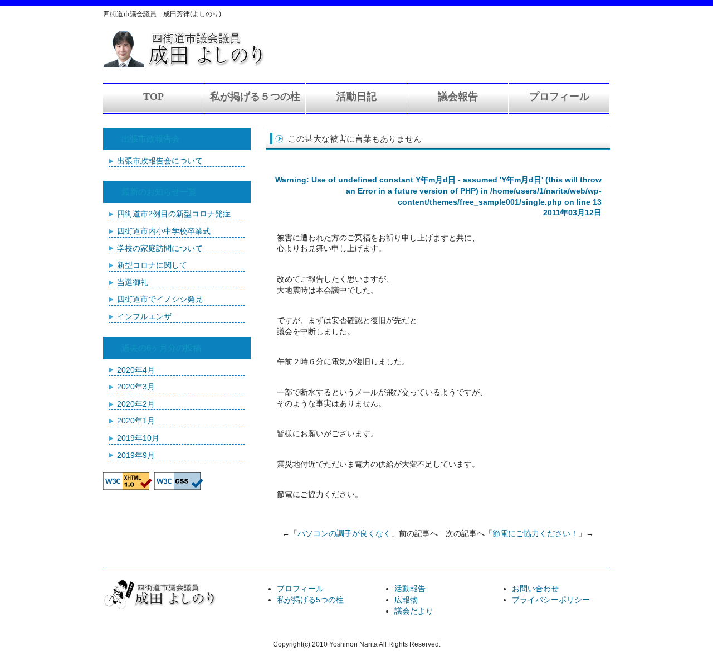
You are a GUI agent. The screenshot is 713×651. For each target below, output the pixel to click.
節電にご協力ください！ (535, 533)
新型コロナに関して (152, 265)
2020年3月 (136, 386)
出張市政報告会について (160, 160)
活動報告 (410, 588)
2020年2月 (136, 403)
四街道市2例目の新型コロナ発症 (174, 213)
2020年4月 (136, 369)
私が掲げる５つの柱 (255, 96)
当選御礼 (132, 282)
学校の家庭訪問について (160, 248)
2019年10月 (138, 437)
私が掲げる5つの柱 (310, 599)
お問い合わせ (535, 588)
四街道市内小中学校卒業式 (164, 230)
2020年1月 (136, 420)
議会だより (413, 610)
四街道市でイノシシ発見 (160, 299)
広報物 (406, 599)
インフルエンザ (144, 316)
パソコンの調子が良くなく (344, 533)
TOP (153, 96)
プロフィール (559, 96)
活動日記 (356, 96)
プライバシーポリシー (551, 599)
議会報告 (458, 96)
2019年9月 (136, 455)
